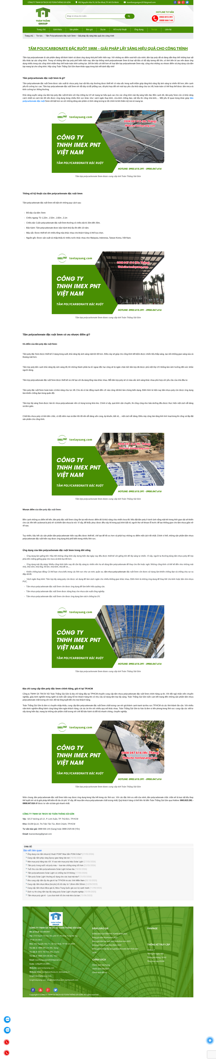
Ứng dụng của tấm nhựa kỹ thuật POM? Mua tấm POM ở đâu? (55, 854)
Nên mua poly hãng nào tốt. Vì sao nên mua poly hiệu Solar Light (55, 861)
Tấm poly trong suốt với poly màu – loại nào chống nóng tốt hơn (55, 865)
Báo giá (89, 30)
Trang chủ (41, 30)
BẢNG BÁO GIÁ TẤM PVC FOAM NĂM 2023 (109, 934)
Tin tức (154, 30)
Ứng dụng (139, 30)
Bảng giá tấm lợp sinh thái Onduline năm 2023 (111, 941)
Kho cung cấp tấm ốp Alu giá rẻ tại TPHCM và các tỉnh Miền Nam (56, 880)
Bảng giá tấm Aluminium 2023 (104, 938)
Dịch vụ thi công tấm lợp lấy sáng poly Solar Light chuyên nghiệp (56, 892)
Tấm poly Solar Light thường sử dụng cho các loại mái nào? (54, 876)
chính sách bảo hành (101, 969)
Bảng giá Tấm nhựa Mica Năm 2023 (106, 945)
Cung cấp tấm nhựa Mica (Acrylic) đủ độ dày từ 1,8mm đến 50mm (57, 884)
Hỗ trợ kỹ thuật (120, 30)
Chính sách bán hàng (101, 965)
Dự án (103, 30)
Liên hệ (168, 30)
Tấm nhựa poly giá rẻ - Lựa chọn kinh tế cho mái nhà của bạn (54, 895)
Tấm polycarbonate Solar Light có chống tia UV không (51, 873)
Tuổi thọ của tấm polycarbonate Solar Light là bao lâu (51, 869)
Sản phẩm (74, 30)
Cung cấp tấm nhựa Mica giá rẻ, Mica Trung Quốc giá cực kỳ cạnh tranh (58, 888)
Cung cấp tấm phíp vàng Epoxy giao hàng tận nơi (49, 858)
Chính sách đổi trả (99, 973)
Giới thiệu (57, 30)
